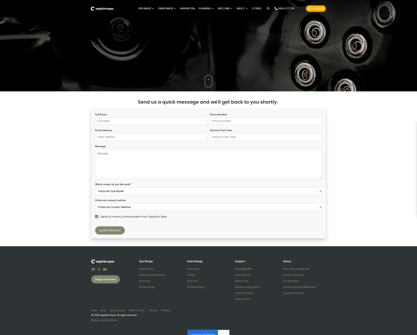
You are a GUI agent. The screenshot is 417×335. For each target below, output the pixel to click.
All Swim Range (196, 287)
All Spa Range (147, 287)
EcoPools (192, 281)
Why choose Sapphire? (296, 268)
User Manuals (243, 274)
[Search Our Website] (268, 8)
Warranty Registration (247, 287)
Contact (153, 310)
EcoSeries (144, 281)
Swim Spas (193, 268)
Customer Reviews (293, 293)
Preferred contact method (110, 200)
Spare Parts (241, 281)
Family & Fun (146, 268)
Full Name (101, 114)
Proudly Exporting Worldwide (299, 287)
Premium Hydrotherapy (152, 274)
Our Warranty (290, 281)
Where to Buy (242, 299)
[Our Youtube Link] (105, 269)
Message (100, 146)
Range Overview (105, 279)
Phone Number (218, 114)
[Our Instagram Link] (99, 269)
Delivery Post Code (221, 130)
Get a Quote (316, 8)
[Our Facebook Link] (93, 269)
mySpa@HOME (243, 268)
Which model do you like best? (113, 184)
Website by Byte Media (104, 320)
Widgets (166, 310)
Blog (103, 310)
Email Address (103, 130)
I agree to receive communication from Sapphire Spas (133, 216)
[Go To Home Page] (103, 261)
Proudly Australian (293, 274)
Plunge (191, 274)
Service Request (244, 293)
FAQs (94, 310)
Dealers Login (117, 310)
